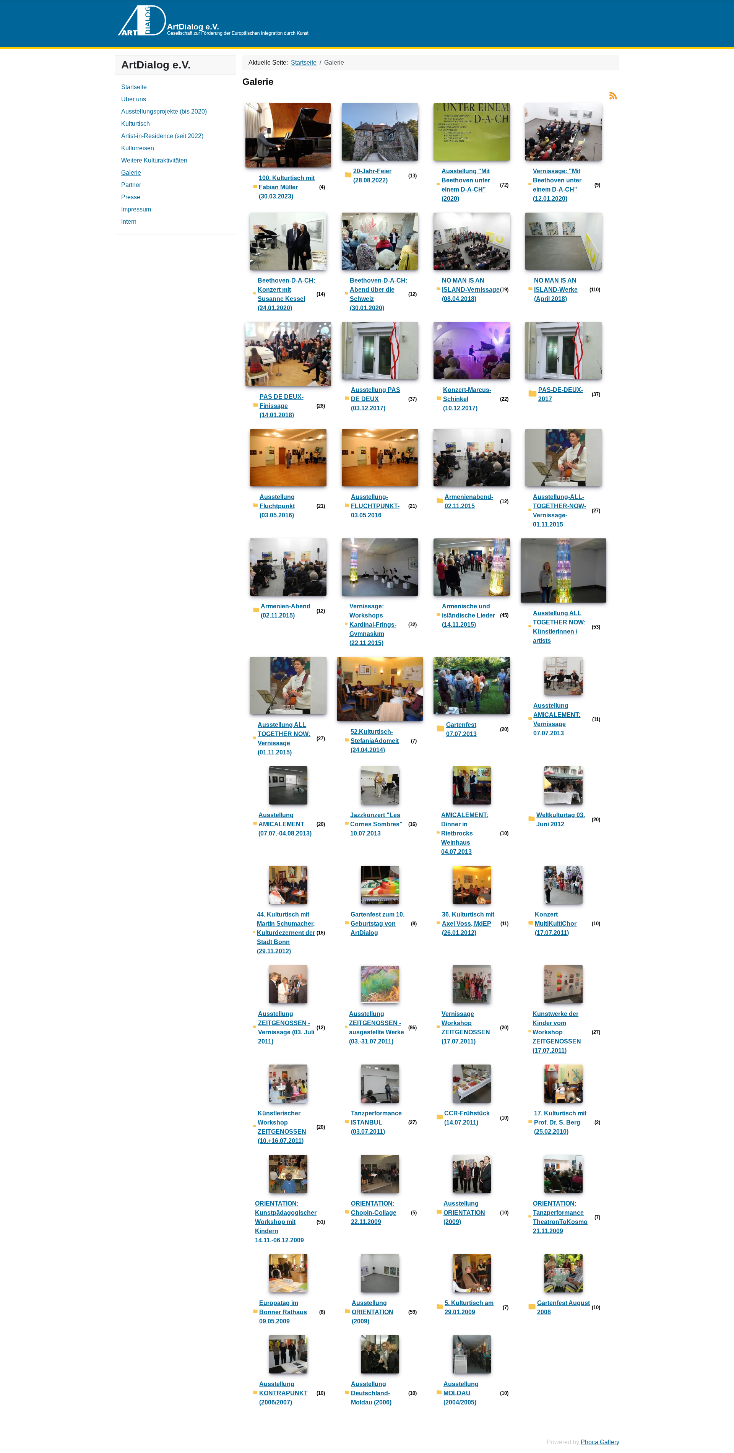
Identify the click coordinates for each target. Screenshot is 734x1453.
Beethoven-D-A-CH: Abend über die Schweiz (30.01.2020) (379, 294)
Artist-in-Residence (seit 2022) (162, 136)
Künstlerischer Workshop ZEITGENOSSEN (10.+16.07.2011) (282, 1127)
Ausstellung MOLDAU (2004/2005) (461, 1393)
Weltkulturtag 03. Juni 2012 (560, 819)
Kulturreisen (137, 148)
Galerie (131, 172)
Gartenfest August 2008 (563, 1307)
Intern (128, 221)
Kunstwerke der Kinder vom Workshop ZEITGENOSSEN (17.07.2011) (557, 1032)
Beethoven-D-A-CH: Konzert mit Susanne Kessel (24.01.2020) (286, 294)
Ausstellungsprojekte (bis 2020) (164, 111)
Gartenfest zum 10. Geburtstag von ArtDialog (377, 923)
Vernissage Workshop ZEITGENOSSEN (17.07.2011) (466, 1028)
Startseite (134, 87)
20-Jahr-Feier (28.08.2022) (372, 176)
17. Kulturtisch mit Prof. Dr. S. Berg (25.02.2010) (560, 1122)
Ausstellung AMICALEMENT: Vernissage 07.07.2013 (556, 719)
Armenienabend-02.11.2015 (469, 501)
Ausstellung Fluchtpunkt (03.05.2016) (277, 506)
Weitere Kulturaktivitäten (154, 160)
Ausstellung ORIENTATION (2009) (464, 1212)
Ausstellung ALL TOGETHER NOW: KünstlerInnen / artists (559, 627)
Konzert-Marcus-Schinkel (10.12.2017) (467, 399)
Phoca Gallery (600, 1442)
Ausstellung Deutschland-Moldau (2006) (371, 1393)
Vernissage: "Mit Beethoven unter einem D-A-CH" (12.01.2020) (557, 185)
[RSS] (613, 95)
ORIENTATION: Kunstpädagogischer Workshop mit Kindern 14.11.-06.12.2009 (286, 1221)
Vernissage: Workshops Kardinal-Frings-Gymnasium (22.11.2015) (372, 624)
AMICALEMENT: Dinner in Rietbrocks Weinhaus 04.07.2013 (464, 833)
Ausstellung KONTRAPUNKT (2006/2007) (283, 1393)
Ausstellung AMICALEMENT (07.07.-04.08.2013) (285, 824)
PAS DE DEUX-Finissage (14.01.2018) (282, 405)
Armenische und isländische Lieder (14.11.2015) (468, 615)
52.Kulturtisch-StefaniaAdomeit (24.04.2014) (375, 740)
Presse (130, 197)
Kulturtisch (135, 123)
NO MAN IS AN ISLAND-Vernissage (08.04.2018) (471, 289)
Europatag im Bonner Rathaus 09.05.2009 (283, 1312)
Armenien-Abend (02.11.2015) (285, 611)
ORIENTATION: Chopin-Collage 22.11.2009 (373, 1212)
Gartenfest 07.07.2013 (461, 729)
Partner (131, 185)
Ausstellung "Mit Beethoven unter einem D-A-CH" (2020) (466, 185)
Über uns (133, 99)
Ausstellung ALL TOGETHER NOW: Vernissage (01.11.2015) (284, 739)
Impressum (136, 209)
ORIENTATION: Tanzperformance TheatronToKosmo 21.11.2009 (560, 1217)
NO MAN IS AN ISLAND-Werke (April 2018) (556, 289)
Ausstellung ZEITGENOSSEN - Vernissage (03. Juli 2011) (286, 1028)
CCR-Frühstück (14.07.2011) (467, 1118)
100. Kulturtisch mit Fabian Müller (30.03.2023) (287, 187)
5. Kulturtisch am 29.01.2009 (469, 1307)
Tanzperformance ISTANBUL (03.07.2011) (376, 1122)
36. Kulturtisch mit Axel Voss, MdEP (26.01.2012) (468, 923)
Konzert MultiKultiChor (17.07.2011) (555, 923)
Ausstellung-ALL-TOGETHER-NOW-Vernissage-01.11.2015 (559, 511)
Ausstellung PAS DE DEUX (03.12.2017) (375, 399)
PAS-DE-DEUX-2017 (560, 394)
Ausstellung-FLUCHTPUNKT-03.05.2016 (375, 506)
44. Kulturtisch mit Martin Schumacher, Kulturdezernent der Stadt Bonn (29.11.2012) (286, 932)
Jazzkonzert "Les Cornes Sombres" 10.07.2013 (376, 824)
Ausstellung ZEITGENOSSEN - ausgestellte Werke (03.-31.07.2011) (376, 1028)
